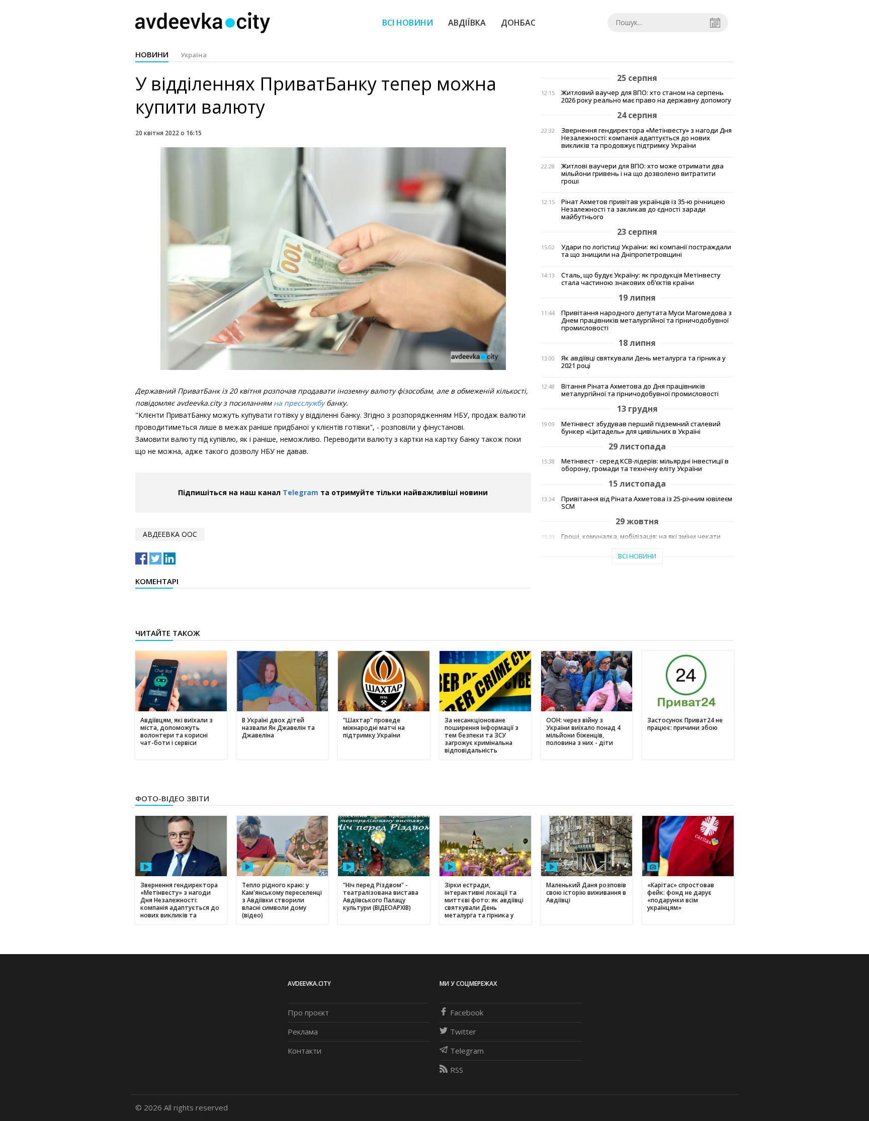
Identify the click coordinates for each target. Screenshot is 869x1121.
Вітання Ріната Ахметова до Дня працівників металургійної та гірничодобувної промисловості (640, 390)
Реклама (303, 1031)
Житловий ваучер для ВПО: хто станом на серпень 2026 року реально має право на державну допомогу (646, 96)
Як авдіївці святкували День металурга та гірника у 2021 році (643, 361)
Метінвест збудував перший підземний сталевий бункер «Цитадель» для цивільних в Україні (641, 427)
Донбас (518, 22)
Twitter (463, 1031)
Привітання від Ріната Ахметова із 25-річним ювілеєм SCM (646, 502)
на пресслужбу (300, 403)
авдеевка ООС (170, 534)
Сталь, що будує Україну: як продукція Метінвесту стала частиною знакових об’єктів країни (641, 279)
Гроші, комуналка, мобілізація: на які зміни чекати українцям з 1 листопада (641, 540)
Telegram (300, 492)
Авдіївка (467, 22)
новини (151, 54)
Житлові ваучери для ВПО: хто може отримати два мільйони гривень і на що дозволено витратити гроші (642, 173)
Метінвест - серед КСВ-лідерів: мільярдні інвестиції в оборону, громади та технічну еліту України (645, 465)
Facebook (466, 1012)
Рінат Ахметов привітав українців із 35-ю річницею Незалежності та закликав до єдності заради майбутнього (643, 209)
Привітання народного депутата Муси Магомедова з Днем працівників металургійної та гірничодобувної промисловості (646, 320)
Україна (194, 54)
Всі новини (407, 22)
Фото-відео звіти (172, 798)
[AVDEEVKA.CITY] (202, 22)
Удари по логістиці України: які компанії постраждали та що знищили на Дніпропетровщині (646, 250)
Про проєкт (308, 1012)
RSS (456, 1070)
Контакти (304, 1051)
